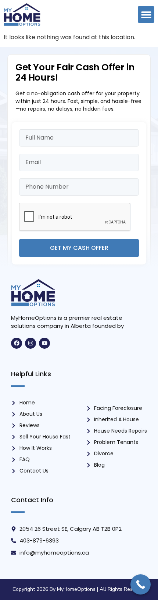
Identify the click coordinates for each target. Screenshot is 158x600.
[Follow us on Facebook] (16, 343)
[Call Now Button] (140, 584)
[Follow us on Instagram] (30, 343)
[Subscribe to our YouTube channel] (44, 343)
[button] (146, 14)
